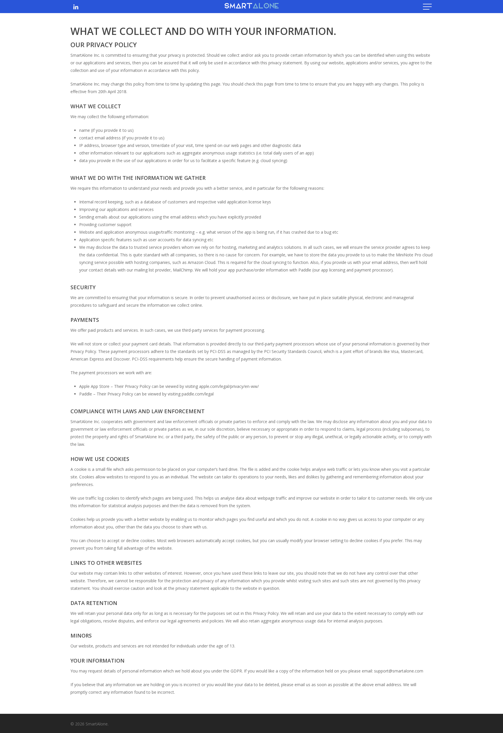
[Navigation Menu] (428, 7)
